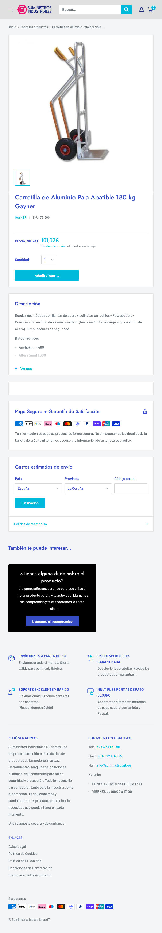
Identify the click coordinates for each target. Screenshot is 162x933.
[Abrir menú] (10, 9)
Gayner (20, 217)
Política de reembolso (30, 524)
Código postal (124, 478)
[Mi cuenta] (141, 9)
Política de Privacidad (24, 860)
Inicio (12, 27)
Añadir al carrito (47, 275)
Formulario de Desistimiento (29, 875)
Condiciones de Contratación (30, 868)
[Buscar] (126, 9)
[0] (150, 9)
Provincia (72, 478)
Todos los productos (34, 27)
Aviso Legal (17, 846)
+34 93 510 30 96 (107, 747)
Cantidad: (22, 259)
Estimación (30, 503)
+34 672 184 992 (110, 756)
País (18, 478)
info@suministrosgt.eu (113, 765)
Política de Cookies (22, 853)
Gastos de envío (53, 246)
